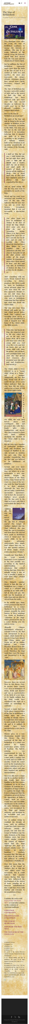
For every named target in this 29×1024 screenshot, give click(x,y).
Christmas (23, 17)
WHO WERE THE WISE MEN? (12, 901)
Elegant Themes (14, 1020)
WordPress (14, 1021)
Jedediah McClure (8, 17)
